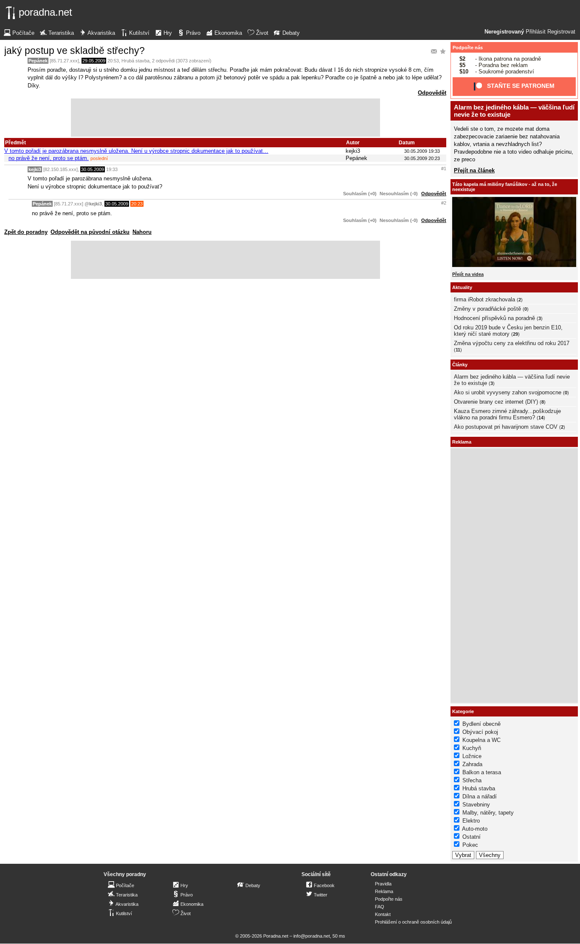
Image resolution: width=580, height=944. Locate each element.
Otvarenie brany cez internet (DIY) (496, 402)
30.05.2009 (92, 169)
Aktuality (462, 287)
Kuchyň (471, 748)
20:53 (113, 60)
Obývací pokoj (480, 732)
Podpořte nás (468, 47)
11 (458, 349)
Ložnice (471, 756)
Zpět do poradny (26, 232)
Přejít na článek (474, 170)
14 (540, 417)
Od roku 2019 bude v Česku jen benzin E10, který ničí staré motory (508, 330)
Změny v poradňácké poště (487, 309)
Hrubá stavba (135, 60)
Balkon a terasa (481, 772)
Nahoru (142, 232)
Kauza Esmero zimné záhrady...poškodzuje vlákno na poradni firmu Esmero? (507, 414)
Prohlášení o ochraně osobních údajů (413, 921)
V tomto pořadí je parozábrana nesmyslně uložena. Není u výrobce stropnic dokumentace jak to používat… (136, 151)
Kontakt (383, 914)
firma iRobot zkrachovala (484, 299)
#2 (443, 202)
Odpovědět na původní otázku (90, 232)
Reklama (384, 891)
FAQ (379, 906)
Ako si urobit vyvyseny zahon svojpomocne (507, 392)
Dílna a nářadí (479, 796)
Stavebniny (476, 804)
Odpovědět (432, 93)
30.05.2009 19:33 (422, 151)
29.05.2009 (93, 60)
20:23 (137, 203)
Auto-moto (474, 829)
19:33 (112, 169)
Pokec (470, 845)
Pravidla (383, 883)
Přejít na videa (468, 274)
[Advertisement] (225, 117)
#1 (443, 168)
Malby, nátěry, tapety (488, 812)
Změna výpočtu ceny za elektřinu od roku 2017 (511, 343)
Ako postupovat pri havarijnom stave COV (505, 427)
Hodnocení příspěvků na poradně (494, 318)
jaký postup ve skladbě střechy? (74, 50)
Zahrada (472, 764)
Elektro (471, 821)
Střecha (471, 780)
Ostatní (471, 837)
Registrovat (561, 32)
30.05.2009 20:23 (422, 158)
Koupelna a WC (481, 740)
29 (515, 334)
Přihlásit (536, 32)
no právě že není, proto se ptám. (48, 158)
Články (459, 364)
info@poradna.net (311, 935)
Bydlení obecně (481, 724)
